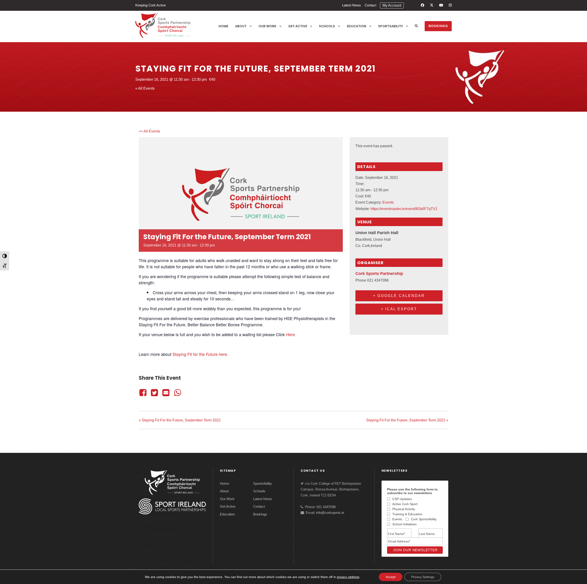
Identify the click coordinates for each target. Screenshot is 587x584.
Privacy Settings (422, 577)
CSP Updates (402, 499)
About (240, 26)
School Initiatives (404, 524)
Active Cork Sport (405, 504)
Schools (327, 26)
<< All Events (149, 131)
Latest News (351, 5)
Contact (370, 5)
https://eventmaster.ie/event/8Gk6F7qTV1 (404, 209)
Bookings (438, 26)
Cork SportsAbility (424, 519)
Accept (391, 577)
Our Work (267, 26)
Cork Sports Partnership (379, 273)
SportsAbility (390, 26)
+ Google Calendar (399, 296)
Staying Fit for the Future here (199, 354)
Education (356, 26)
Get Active (297, 26)
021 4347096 (326, 507)
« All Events (145, 88)
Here (290, 334)
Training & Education (407, 514)
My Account (391, 5)
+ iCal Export (399, 309)
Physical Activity (403, 509)
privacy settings (348, 577)
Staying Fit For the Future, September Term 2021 (180, 420)
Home (223, 26)
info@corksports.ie (330, 513)
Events (388, 202)
